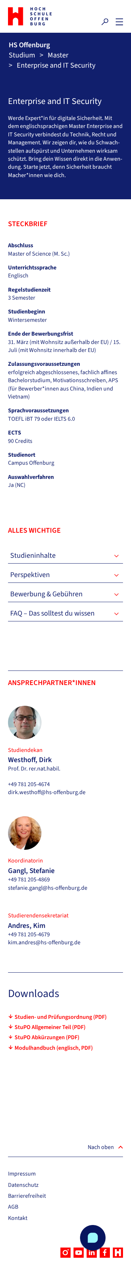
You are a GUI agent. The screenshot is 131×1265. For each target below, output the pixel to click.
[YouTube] (79, 1253)
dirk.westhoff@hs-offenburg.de (47, 792)
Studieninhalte (33, 556)
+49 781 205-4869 (29, 880)
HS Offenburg (29, 45)
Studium (22, 55)
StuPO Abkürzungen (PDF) (47, 1037)
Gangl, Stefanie (31, 871)
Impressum (22, 1174)
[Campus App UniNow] (118, 1253)
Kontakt (17, 1218)
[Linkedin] (92, 1253)
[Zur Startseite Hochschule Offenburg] (35, 16)
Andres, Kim (26, 926)
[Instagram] (65, 1253)
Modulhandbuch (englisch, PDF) (54, 1048)
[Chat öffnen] (93, 1237)
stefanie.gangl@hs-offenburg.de (47, 888)
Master (58, 55)
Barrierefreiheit (27, 1196)
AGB (13, 1207)
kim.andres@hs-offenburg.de (44, 942)
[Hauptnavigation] (119, 21)
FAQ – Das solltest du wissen (52, 613)
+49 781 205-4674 (29, 784)
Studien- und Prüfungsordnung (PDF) (61, 1017)
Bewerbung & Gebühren (46, 594)
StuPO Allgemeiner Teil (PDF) (50, 1027)
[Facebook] (105, 1253)
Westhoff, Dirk (30, 760)
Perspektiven (30, 575)
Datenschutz (23, 1185)
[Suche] (104, 21)
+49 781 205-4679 (29, 934)
